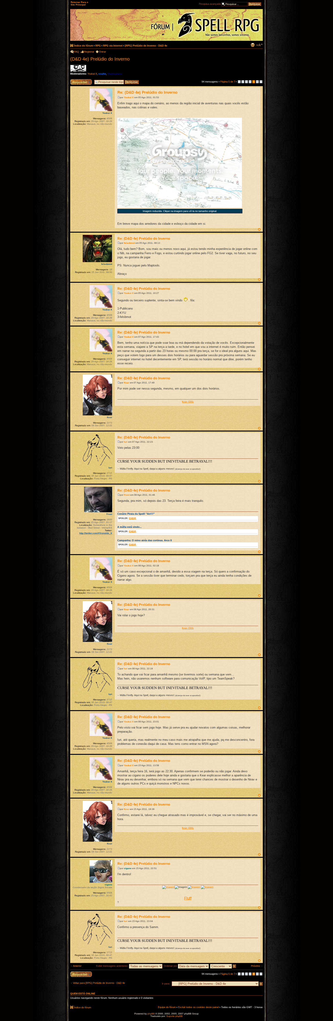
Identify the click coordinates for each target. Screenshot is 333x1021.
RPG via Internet (113, 45)
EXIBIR (132, 518)
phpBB (151, 1013)
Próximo (255, 966)
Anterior (77, 966)
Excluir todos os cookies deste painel (198, 1007)
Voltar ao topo (259, 229)
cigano (127, 868)
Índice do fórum (83, 45)
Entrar (102, 51)
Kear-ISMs (188, 401)
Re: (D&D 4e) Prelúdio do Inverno (147, 92)
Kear (126, 382)
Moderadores (114, 73)
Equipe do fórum (167, 1007)
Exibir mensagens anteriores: (112, 966)
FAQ (76, 51)
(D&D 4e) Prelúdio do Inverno (100, 58)
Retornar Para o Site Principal (79, 3)
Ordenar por (171, 966)
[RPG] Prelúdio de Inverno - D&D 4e (146, 45)
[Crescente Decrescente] (223, 966)
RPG (98, 45)
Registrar (89, 51)
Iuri (126, 442)
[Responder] (81, 974)
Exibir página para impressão (252, 45)
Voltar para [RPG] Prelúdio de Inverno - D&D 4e (99, 983)
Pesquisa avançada (210, 3)
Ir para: (166, 983)
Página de (227, 81)
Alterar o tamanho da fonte (259, 45)
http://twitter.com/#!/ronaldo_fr (95, 533)
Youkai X (92, 73)
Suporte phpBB (174, 1016)
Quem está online (82, 993)
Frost (127, 495)
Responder (76, 80)
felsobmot (129, 243)
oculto (102, 73)
